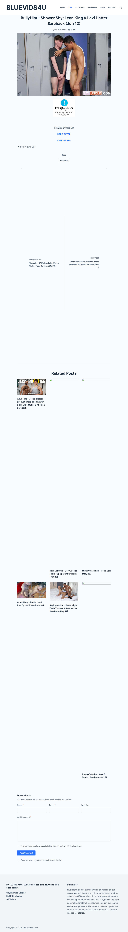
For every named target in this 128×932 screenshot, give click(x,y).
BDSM (102, 7)
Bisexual (112, 7)
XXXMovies (79, 7)
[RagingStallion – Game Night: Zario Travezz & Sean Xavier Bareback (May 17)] (64, 591)
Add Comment (24, 817)
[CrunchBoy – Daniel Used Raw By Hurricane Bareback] (31, 590)
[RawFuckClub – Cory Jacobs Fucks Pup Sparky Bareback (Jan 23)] (64, 473)
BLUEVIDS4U (26, 7)
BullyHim (64, 160)
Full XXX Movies (14, 896)
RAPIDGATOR (64, 134)
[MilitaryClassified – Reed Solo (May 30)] (96, 473)
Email (52, 805)
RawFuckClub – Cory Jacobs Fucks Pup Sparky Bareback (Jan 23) (63, 573)
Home (62, 7)
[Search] (121, 8)
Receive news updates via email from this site (40, 860)
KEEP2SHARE (64, 140)
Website (84, 805)
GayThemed (92, 7)
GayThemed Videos (16, 892)
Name (20, 805)
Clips (70, 7)
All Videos (11, 899)
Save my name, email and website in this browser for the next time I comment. (51, 846)
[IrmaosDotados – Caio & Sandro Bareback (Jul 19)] (96, 676)
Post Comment (26, 853)
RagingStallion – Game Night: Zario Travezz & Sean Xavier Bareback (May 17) (64, 608)
